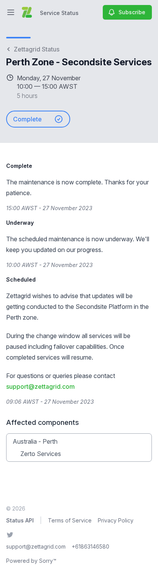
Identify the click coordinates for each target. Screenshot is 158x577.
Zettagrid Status (36, 49)
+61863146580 (90, 546)
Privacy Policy (115, 520)
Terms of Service (70, 520)
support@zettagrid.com (40, 386)
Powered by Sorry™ (31, 560)
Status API (20, 520)
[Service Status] (26, 12)
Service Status (59, 13)
